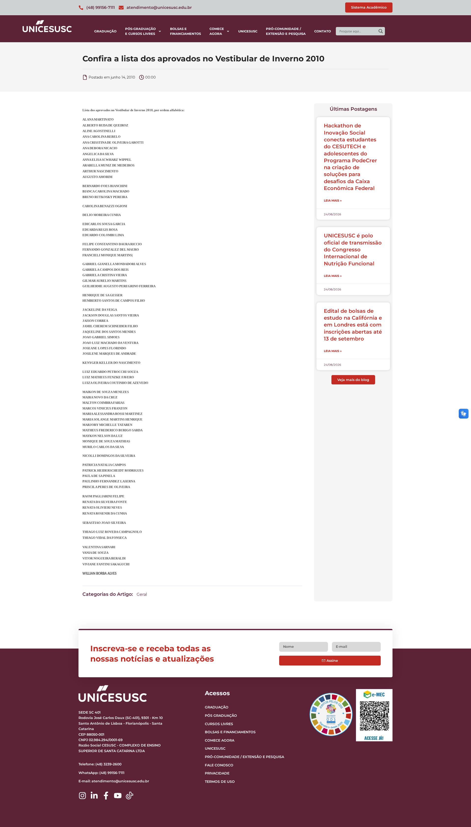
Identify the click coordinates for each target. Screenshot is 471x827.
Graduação (105, 31)
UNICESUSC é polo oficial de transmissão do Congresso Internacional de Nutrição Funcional (353, 249)
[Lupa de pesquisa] (381, 31)
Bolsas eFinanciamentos (185, 31)
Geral (142, 594)
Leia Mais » (333, 200)
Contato (322, 31)
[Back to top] (458, 793)
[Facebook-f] (106, 796)
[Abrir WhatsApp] (458, 814)
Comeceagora (216, 31)
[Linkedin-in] (94, 796)
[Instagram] (82, 796)
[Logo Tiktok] (129, 796)
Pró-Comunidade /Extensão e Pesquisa (286, 31)
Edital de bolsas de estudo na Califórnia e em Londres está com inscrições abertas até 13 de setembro (353, 325)
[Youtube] (118, 796)
